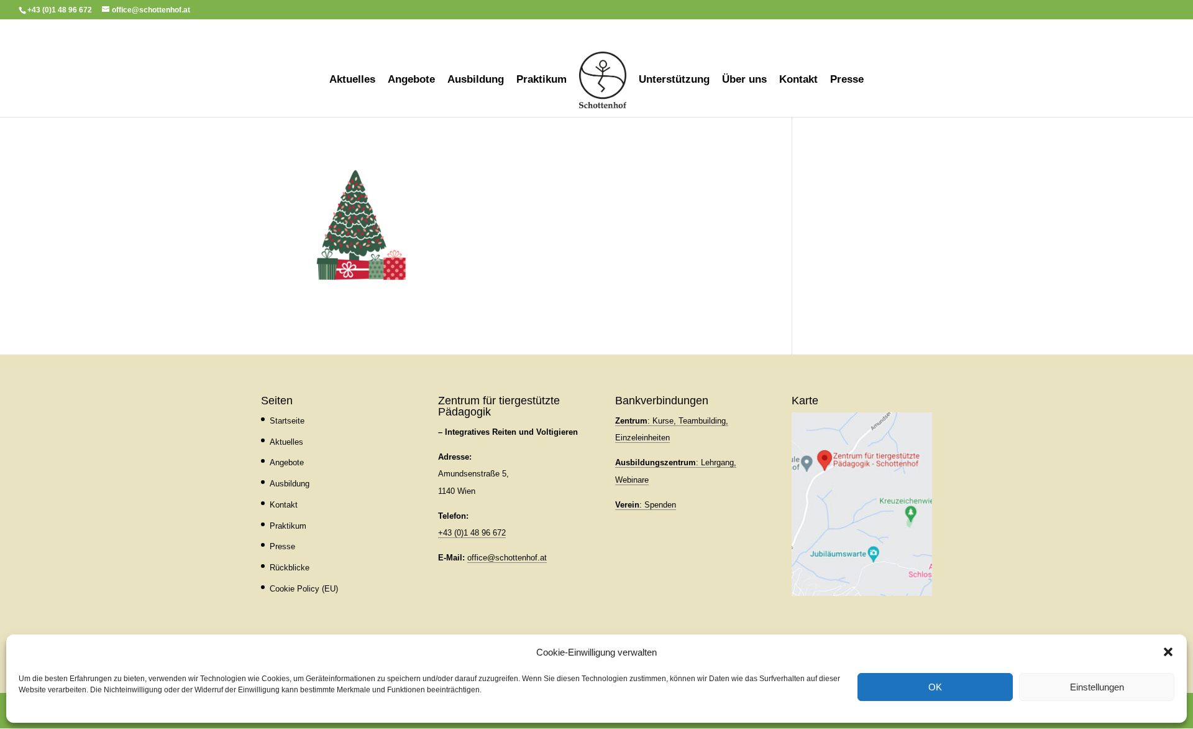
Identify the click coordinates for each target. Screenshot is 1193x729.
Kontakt (798, 80)
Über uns (744, 80)
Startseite (287, 420)
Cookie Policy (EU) (304, 588)
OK (935, 687)
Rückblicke (289, 567)
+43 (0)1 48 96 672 (472, 532)
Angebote (411, 80)
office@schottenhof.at (507, 557)
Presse (847, 80)
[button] (1168, 652)
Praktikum (541, 80)
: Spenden (645, 504)
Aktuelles (352, 80)
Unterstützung (674, 80)
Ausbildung (475, 80)
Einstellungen (1097, 687)
